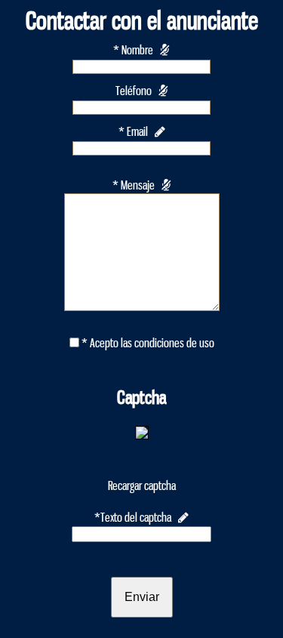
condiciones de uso (174, 343)
